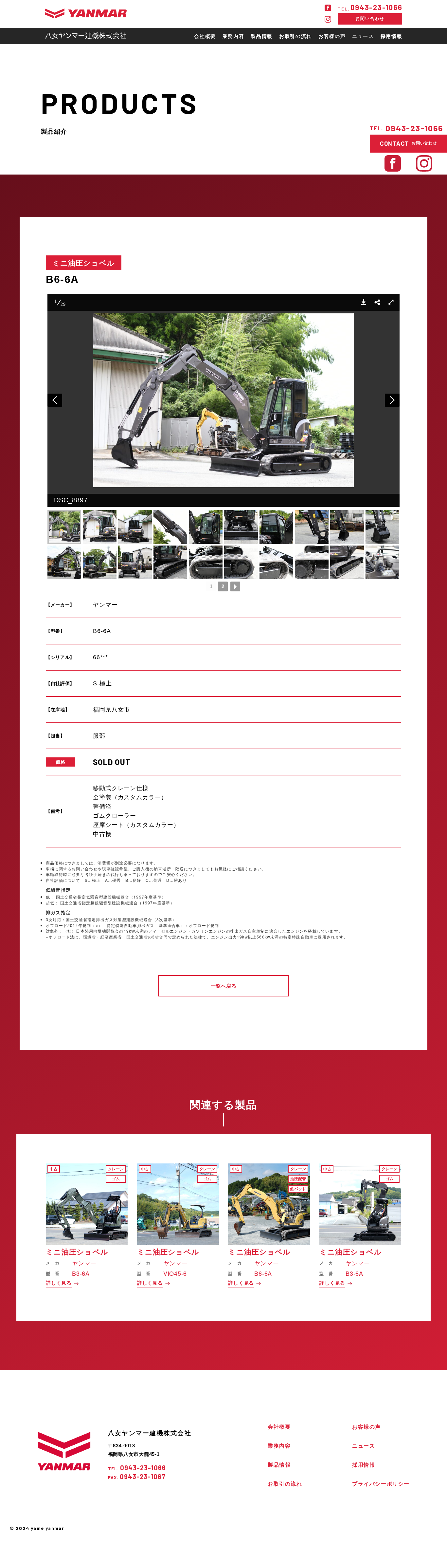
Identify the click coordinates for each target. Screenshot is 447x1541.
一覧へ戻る (224, 986)
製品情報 (279, 1465)
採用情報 (363, 1465)
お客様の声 (366, 1427)
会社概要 (279, 1427)
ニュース (363, 1446)
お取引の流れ (285, 1484)
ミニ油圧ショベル (83, 263)
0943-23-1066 (370, 7)
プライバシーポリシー (381, 1484)
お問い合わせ (369, 18)
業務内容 (279, 1446)
